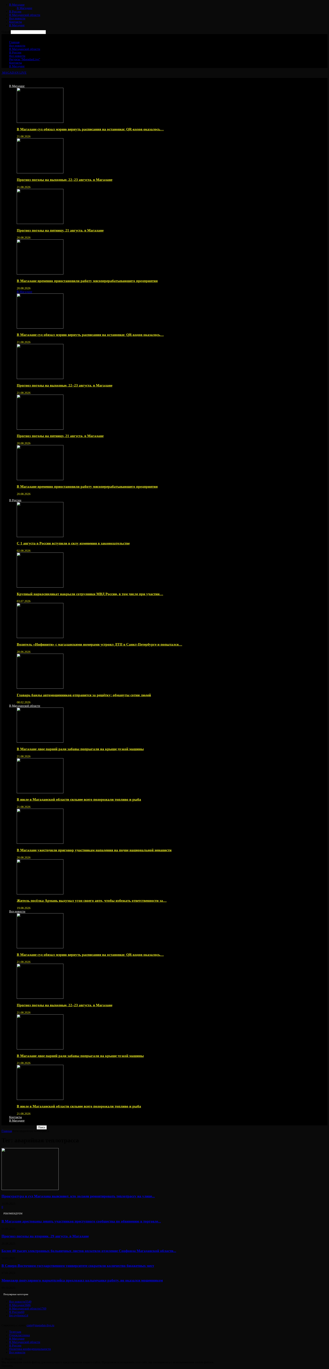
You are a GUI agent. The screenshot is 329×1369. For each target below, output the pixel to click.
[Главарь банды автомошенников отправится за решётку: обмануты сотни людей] (40, 687)
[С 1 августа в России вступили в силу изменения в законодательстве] (40, 536)
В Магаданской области (24, 15)
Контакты (15, 21)
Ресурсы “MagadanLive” (24, 59)
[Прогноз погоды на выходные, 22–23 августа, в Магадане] (40, 172)
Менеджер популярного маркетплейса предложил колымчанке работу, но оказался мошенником (82, 1280)
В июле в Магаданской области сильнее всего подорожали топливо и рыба (79, 799)
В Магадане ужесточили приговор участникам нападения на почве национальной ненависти (94, 850)
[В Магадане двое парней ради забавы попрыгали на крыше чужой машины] (40, 741)
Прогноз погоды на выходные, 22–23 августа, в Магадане (64, 180)
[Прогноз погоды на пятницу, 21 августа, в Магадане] (40, 223)
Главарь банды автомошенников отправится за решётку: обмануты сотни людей (84, 695)
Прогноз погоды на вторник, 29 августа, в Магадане (45, 1236)
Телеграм (15, 1331)
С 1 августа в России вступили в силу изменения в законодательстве (73, 543)
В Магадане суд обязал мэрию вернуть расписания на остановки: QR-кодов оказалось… (90, 129)
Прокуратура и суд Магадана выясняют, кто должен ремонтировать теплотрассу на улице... (78, 1196)
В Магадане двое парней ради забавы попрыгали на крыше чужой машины (80, 749)
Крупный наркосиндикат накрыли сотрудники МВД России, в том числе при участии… (90, 594)
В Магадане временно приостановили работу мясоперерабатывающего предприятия (87, 281)
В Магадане (17, 4)
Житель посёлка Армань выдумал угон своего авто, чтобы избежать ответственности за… (92, 901)
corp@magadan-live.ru (40, 1325)
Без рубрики (18, 1315)
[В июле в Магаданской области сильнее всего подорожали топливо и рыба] (40, 792)
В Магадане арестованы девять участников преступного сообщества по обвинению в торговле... (81, 1221)
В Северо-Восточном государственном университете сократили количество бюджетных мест (78, 1266)
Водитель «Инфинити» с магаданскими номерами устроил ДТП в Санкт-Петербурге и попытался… (99, 644)
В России (15, 11)
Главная (14, 42)
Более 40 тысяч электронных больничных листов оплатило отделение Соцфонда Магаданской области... (89, 1251)
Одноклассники (19, 1335)
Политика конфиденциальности (30, 1349)
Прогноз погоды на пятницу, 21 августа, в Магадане (60, 230)
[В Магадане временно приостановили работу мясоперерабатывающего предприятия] (40, 273)
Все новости (17, 18)
